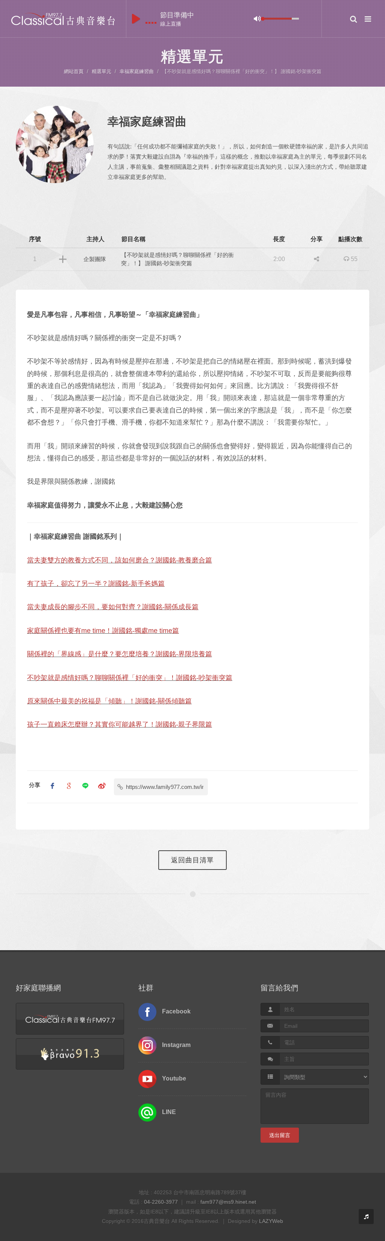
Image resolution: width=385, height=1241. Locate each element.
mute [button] (257, 18)
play (136, 19)
